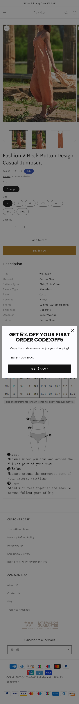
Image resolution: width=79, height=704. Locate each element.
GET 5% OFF (39, 369)
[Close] (72, 330)
